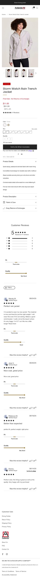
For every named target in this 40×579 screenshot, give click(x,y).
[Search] (37, 8)
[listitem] (20, 2)
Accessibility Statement (9, 575)
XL (29, 132)
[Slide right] (35, 73)
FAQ (3, 546)
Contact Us (5, 549)
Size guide (34, 129)
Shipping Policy (7, 523)
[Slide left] (4, 73)
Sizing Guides (6, 516)
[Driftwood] (8, 125)
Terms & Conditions (8, 571)
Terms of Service (21, 571)
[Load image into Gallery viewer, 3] (24, 73)
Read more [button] (12, 323)
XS (6, 132)
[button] (30, 355)
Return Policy (6, 520)
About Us (5, 542)
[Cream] (5, 125)
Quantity (5, 136)
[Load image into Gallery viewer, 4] (31, 73)
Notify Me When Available (20, 147)
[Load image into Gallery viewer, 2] (16, 73)
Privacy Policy (6, 527)
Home (3, 14)
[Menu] (3, 8)
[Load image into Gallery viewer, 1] (9, 73)
